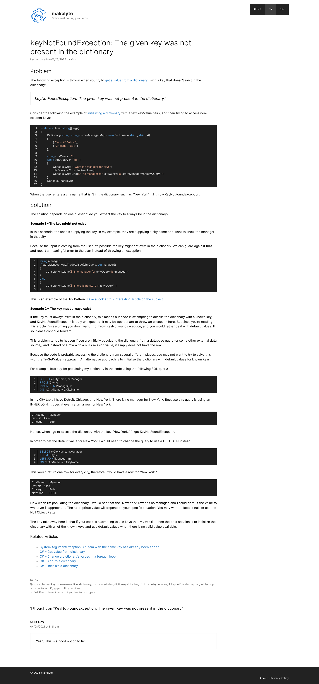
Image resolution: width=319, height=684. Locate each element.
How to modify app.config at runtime (57, 588)
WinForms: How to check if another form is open (65, 592)
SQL (282, 9)
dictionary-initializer (126, 584)
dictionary (85, 584)
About (257, 9)
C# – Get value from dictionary (62, 552)
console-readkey (45, 584)
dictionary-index (103, 584)
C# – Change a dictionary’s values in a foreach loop (78, 556)
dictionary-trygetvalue (153, 584)
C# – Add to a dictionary (58, 561)
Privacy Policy (279, 678)
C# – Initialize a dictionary (59, 566)
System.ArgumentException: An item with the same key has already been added (100, 547)
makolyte (62, 13)
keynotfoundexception (185, 584)
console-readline (67, 584)
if (169, 584)
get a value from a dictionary (126, 80)
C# (270, 9)
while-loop (207, 584)
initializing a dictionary (104, 113)
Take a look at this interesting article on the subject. (125, 299)
